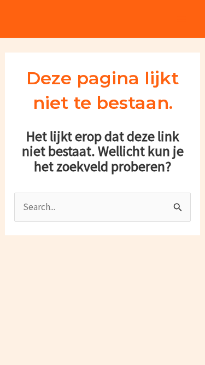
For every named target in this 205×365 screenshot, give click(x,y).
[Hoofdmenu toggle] (182, 19)
